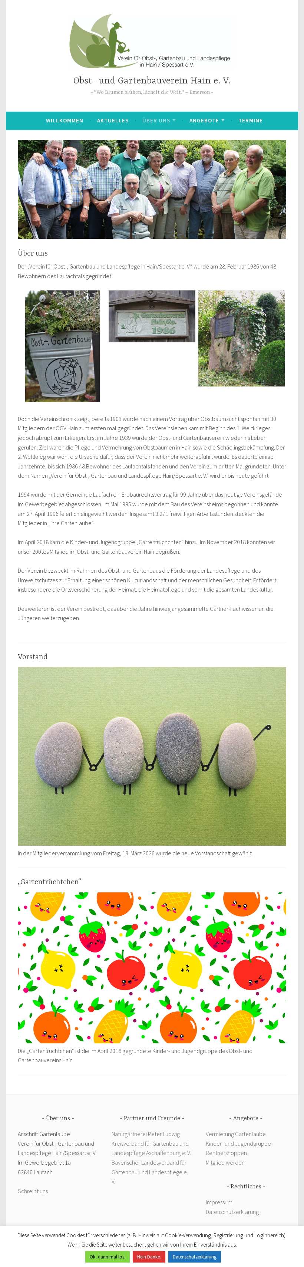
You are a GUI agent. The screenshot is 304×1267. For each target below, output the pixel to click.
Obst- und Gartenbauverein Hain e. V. (152, 81)
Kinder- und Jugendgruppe (239, 1143)
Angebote (204, 120)
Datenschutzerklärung (232, 1211)
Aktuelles (113, 120)
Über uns (156, 120)
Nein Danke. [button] (149, 1257)
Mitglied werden (225, 1162)
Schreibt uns (33, 1191)
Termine (250, 120)
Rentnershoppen (227, 1152)
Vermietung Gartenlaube (236, 1134)
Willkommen (64, 120)
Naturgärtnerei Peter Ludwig (146, 1134)
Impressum (219, 1202)
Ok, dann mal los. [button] (107, 1257)
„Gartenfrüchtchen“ (49, 882)
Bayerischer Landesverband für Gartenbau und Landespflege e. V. (150, 1172)
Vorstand (32, 657)
